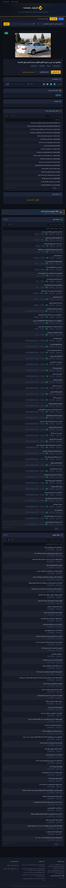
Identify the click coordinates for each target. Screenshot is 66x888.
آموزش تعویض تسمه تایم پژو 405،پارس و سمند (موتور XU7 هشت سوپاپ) (45, 719)
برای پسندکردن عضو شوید (28, 72)
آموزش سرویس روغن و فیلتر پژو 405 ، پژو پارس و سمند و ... (48, 642)
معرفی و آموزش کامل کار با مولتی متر (54, 832)
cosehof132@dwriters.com (31, 311)
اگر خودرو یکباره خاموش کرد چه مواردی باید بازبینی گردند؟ (49, 672)
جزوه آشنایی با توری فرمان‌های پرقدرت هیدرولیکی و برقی (49, 445)
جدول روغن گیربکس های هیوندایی (54, 415)
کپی (7, 84)
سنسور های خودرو (58, 255)
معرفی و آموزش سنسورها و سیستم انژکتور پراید (51, 618)
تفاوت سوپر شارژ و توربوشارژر (55, 427)
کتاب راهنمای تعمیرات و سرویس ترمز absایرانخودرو (50, 409)
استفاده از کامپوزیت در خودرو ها (55, 332)
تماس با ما (62, 878)
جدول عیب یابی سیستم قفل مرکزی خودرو (52, 624)
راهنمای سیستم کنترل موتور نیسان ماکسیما (50, 172)
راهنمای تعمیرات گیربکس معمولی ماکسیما (51, 168)
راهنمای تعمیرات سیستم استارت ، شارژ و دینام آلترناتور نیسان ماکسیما (45, 133)
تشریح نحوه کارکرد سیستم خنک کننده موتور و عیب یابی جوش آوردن (46, 589)
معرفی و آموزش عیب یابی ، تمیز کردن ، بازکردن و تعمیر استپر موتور (47, 559)
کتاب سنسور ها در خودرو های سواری (53, 522)
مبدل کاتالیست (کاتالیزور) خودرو (54, 808)
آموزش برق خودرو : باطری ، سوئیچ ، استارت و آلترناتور (50, 595)
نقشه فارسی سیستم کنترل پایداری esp (53, 492)
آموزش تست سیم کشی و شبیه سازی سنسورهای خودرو (49, 695)
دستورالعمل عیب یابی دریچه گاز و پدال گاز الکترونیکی (50, 315)
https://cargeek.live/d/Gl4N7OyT (18, 84)
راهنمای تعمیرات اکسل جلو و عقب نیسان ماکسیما (49, 162)
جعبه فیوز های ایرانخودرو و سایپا (54, 350)
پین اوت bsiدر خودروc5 (56, 486)
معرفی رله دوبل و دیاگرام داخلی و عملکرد (53, 612)
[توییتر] (51, 84)
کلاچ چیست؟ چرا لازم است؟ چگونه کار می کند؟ (51, 713)
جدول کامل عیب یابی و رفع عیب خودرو (53, 547)
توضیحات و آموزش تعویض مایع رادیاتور (53, 749)
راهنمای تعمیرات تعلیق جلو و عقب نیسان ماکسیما (49, 142)
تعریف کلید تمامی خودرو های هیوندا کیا (53, 475)
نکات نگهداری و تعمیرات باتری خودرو (53, 238)
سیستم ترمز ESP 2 (57, 398)
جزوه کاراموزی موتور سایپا (56, 344)
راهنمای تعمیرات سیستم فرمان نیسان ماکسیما (50, 159)
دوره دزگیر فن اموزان (57, 297)
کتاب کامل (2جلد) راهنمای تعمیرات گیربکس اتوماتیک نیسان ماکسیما (45, 123)
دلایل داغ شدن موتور (57, 374)
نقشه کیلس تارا (58, 510)
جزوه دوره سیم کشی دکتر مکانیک (54, 309)
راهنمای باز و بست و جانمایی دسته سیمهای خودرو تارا (50, 273)
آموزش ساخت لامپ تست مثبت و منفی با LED (52, 648)
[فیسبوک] (43, 84)
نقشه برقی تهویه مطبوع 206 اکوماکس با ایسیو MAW (50, 249)
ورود (60, 19)
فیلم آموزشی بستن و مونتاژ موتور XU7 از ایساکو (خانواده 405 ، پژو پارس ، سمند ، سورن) (42, 737)
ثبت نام (52, 19)
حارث (36, 334)
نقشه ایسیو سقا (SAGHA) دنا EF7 (54, 267)
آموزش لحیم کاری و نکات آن (56, 766)
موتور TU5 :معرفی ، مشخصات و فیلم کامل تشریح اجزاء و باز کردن (47, 577)
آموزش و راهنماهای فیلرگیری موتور (54, 565)
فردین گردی (36, 257)
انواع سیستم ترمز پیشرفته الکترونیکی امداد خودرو (51, 421)
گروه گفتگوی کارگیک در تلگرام (10, 869)
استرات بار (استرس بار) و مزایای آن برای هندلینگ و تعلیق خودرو (48, 802)
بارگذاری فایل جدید (42, 19)
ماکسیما (57, 95)
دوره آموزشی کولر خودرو (57, 654)
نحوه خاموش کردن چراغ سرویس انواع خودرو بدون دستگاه (49, 761)
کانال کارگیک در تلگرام (11, 865)
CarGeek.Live (57, 870)
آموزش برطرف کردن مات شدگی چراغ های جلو (52, 772)
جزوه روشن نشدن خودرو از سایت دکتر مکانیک (51, 291)
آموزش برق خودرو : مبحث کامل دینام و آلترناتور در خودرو (49, 571)
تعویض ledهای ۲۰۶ (57, 338)
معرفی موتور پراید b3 (57, 368)
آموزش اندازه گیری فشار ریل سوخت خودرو (52, 684)
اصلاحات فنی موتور (58, 380)
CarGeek (42, 66)
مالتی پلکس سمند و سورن (56, 356)
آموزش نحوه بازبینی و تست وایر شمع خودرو (52, 660)
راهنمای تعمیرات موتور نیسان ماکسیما (52, 146)
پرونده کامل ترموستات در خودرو (55, 607)
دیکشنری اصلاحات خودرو (56, 392)
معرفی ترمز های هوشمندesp (55, 404)
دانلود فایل (55, 72)
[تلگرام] (54, 84)
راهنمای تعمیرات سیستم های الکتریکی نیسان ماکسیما (48, 152)
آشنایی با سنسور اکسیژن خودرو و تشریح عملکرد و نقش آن (49, 636)
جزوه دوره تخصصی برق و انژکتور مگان (53, 498)
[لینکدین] (47, 84)
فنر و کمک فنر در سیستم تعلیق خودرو (53, 630)
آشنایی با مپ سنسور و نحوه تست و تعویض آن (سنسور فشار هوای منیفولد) (45, 583)
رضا (37, 275)
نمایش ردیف (10, 115)
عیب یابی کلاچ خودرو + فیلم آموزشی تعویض (52, 666)
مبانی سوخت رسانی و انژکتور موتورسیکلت (53, 244)
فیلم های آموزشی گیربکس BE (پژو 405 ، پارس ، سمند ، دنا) (48, 838)
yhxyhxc (35, 293)
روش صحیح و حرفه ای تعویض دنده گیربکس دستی (50, 784)
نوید (38, 252)
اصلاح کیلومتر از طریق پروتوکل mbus (53, 481)
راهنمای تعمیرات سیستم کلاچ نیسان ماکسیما (50, 149)
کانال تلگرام (5, 2)
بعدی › (54, 188)
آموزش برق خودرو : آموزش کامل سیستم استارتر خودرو (50, 601)
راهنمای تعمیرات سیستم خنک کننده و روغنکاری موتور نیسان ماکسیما (45, 129)
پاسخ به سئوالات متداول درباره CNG (54, 701)
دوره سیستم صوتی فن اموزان (55, 303)
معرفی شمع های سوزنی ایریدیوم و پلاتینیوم (52, 796)
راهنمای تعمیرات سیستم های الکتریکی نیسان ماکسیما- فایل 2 (46, 155)
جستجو (6, 24)
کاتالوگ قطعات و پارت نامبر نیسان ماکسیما (51, 178)
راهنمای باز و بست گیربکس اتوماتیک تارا (53, 285)
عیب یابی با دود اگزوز (57, 386)
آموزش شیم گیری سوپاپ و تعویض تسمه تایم (52, 689)
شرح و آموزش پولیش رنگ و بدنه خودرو (53, 725)
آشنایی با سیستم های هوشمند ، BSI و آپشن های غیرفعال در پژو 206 (46, 814)
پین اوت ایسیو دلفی (57, 504)
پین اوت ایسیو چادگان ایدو (56, 469)
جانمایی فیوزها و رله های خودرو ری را (54, 261)
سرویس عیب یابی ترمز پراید (55, 439)
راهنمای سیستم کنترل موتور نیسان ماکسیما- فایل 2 (49, 175)
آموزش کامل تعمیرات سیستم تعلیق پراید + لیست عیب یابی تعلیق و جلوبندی (45, 826)
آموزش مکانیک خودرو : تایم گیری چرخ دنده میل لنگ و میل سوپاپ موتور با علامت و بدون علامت (40, 678)
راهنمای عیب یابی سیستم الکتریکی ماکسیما (50, 185)
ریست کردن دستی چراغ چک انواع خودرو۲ (53, 516)
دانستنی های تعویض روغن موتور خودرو (53, 457)
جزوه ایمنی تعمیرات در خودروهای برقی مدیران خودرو (50, 327)
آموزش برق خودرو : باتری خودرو (55, 707)
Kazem (36, 240)
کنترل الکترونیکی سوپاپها (56, 463)
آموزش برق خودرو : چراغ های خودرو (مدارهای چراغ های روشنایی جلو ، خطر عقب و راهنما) (42, 790)
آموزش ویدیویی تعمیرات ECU (55, 778)
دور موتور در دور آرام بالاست (56, 362)
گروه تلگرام (14, 2)
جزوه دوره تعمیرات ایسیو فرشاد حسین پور (52, 451)
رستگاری (36, 234)
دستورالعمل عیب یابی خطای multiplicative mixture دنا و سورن (47, 321)
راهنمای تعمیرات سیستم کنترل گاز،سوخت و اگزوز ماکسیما (47, 165)
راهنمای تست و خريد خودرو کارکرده (54, 755)
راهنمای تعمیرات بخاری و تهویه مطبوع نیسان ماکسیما (48, 136)
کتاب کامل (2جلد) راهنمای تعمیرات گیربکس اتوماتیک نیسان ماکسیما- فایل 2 (43, 126)
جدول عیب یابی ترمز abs (56, 433)
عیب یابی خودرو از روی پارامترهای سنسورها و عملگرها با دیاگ (48, 553)
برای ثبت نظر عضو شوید (32, 200)
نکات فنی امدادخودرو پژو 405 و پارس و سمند (52, 232)
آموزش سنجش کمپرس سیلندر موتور (54, 820)
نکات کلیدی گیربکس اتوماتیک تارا (54, 279)
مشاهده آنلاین (43, 72)
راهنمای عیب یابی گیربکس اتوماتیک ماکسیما (50, 182)
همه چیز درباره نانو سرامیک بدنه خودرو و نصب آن (51, 743)
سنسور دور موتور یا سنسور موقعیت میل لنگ (52, 731)
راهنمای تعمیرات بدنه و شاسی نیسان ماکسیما (50, 139)
